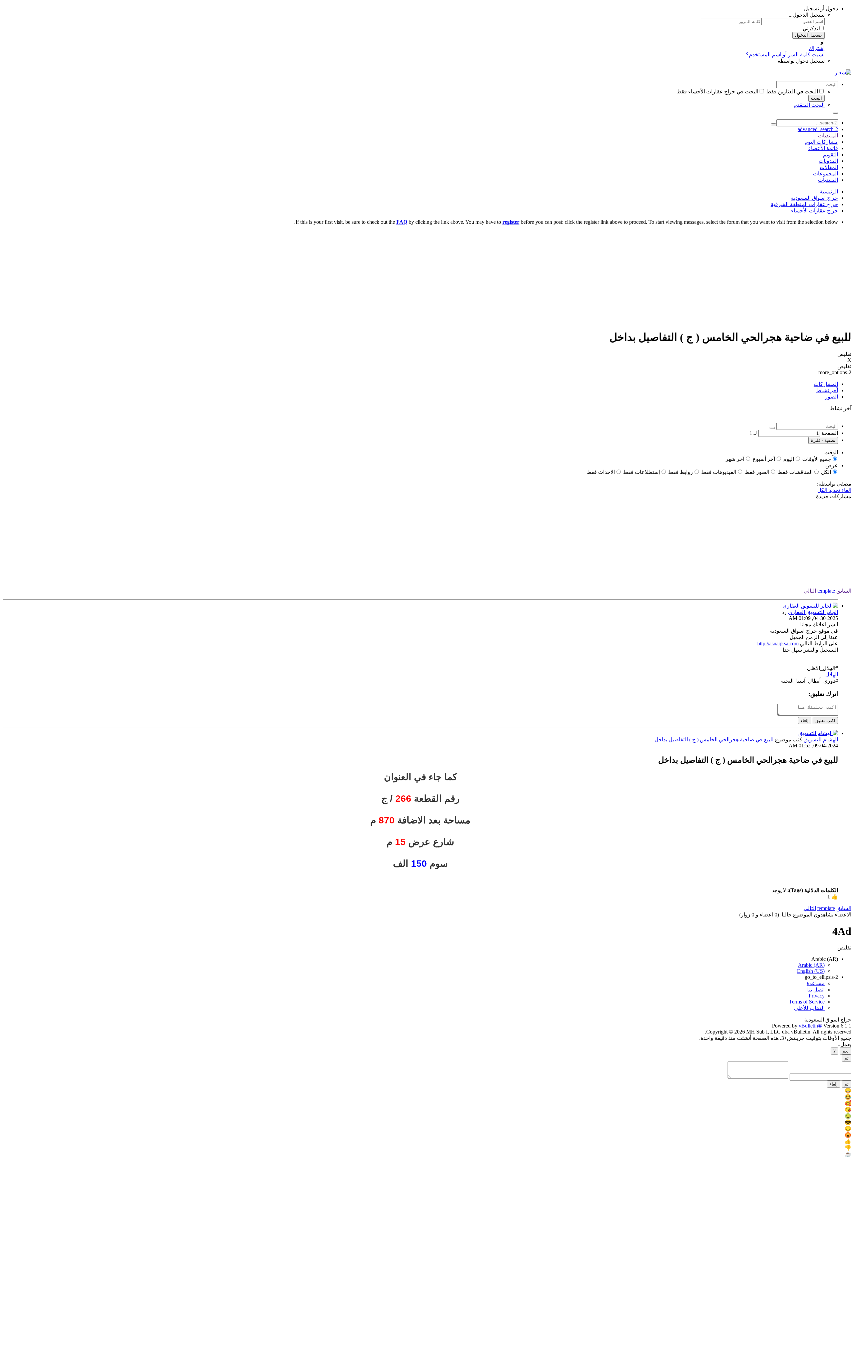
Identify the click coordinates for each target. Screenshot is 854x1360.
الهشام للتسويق (821, 739)
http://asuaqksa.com (778, 643)
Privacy (817, 995)
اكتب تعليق (825, 720)
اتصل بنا (816, 989)
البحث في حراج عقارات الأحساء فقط (717, 91)
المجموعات (825, 173)
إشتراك (817, 48)
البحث (816, 98)
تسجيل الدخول (808, 35)
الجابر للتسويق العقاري (813, 612)
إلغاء (805, 720)
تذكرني (810, 28)
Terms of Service (807, 1001)
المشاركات (826, 384)
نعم (845, 1051)
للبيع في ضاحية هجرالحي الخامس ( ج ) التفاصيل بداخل (714, 739)
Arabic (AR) (824, 959)
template (826, 591)
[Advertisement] (427, 277)
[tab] (420, 384)
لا (834, 1051)
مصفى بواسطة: (834, 484)
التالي (810, 591)
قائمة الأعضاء (823, 148)
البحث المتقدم (809, 105)
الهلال (831, 674)
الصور (831, 397)
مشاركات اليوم (821, 142)
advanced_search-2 (818, 129)
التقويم (830, 154)
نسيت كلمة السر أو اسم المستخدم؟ (785, 54)
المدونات (828, 161)
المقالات (829, 167)
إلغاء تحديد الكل (834, 490)
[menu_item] (427, 1091)
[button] (420, 896)
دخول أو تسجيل (821, 8)
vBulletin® (810, 1026)
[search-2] (773, 124)
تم (846, 1058)
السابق (843, 591)
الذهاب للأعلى (809, 1008)
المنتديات (828, 135)
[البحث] (835, 113)
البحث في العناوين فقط (792, 91)
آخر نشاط (827, 390)
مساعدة (816, 983)
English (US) (811, 971)
